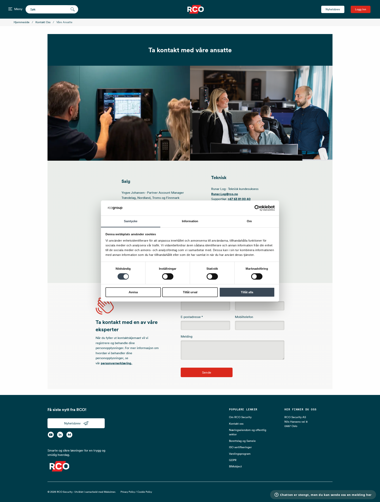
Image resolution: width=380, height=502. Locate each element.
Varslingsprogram (240, 454)
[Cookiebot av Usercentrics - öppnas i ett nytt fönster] (257, 208)
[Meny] (10, 9)
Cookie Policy (144, 491)
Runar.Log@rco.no (224, 194)
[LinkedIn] (60, 434)
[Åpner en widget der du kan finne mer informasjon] (323, 495)
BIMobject (235, 466)
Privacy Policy (128, 491)
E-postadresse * (192, 317)
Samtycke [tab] (131, 221)
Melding (186, 336)
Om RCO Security (240, 417)
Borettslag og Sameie (242, 441)
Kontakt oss (42, 22)
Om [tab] (249, 221)
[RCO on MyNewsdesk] (69, 434)
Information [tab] (190, 221)
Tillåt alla (247, 292)
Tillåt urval (190, 292)
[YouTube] (51, 434)
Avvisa (133, 292)
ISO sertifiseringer (240, 447)
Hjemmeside (21, 22)
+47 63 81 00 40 (239, 199)
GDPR (233, 460)
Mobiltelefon (244, 317)
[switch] (167, 276)
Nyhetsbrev (333, 9)
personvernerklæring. (116, 363)
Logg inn (360, 9)
